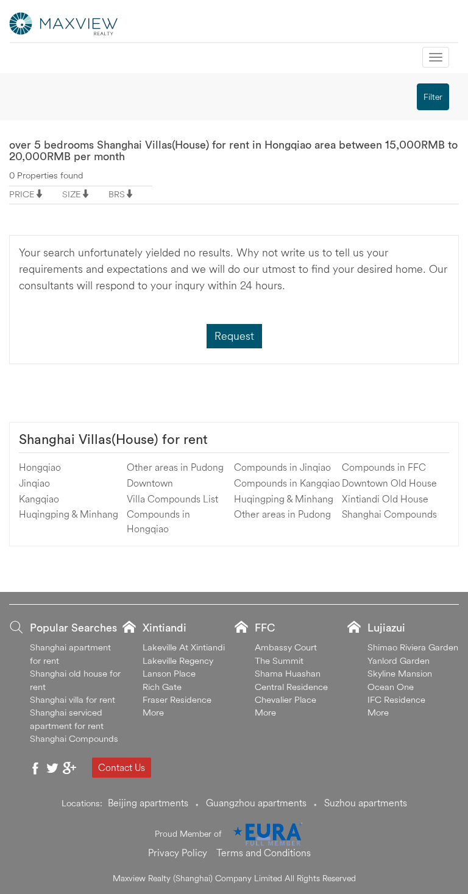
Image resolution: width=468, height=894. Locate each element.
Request (234, 336)
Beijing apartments (148, 803)
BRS (116, 194)
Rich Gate (162, 686)
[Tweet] (52, 768)
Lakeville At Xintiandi (184, 647)
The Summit (279, 660)
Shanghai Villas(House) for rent (113, 439)
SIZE (71, 194)
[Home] (64, 22)
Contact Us (121, 767)
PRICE (22, 194)
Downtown (150, 483)
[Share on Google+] (69, 768)
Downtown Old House (389, 483)
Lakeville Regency (178, 660)
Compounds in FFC (384, 467)
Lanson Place (169, 673)
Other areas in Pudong (175, 467)
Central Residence (291, 686)
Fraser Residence (177, 699)
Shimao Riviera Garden (412, 647)
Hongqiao (40, 467)
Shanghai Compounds (389, 514)
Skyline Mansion (399, 673)
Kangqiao (39, 499)
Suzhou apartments (365, 803)
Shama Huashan (288, 673)
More (153, 712)
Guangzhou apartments (256, 803)
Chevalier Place (285, 699)
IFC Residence (396, 699)
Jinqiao (34, 483)
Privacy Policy (177, 852)
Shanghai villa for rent (72, 699)
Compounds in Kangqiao (287, 483)
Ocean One (390, 686)
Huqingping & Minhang (68, 514)
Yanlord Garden (398, 660)
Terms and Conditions (263, 852)
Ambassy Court (286, 647)
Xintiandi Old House (385, 499)
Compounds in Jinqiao (282, 467)
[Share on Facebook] (35, 768)
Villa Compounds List (172, 499)
